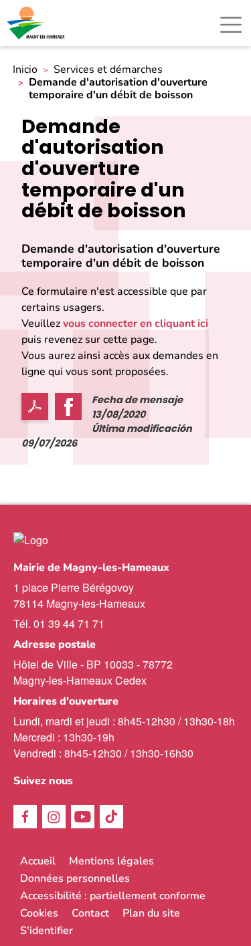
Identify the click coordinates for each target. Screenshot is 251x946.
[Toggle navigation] (231, 24)
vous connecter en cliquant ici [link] (135, 323)
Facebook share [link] (68, 406)
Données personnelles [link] (75, 878)
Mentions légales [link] (111, 861)
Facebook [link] (25, 816)
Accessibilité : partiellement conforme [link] (112, 896)
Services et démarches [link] (108, 70)
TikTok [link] (111, 816)
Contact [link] (90, 913)
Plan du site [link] (151, 913)
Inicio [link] (25, 70)
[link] (37, 23)
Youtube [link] (82, 816)
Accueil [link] (38, 861)
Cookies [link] (39, 913)
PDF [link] (34, 406)
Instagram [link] (54, 816)
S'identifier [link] (46, 930)
